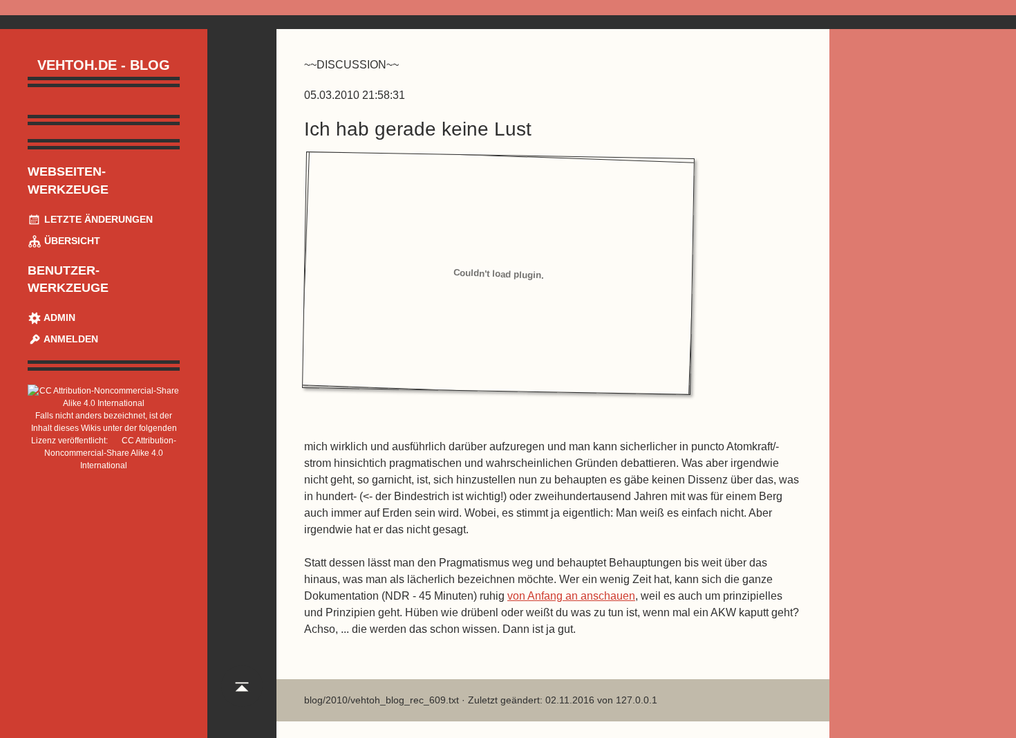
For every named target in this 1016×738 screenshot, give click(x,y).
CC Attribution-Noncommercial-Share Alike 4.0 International (110, 453)
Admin (58, 317)
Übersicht (70, 240)
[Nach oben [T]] (242, 699)
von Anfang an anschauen (571, 596)
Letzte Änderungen (97, 219)
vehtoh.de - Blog (103, 65)
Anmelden (69, 338)
